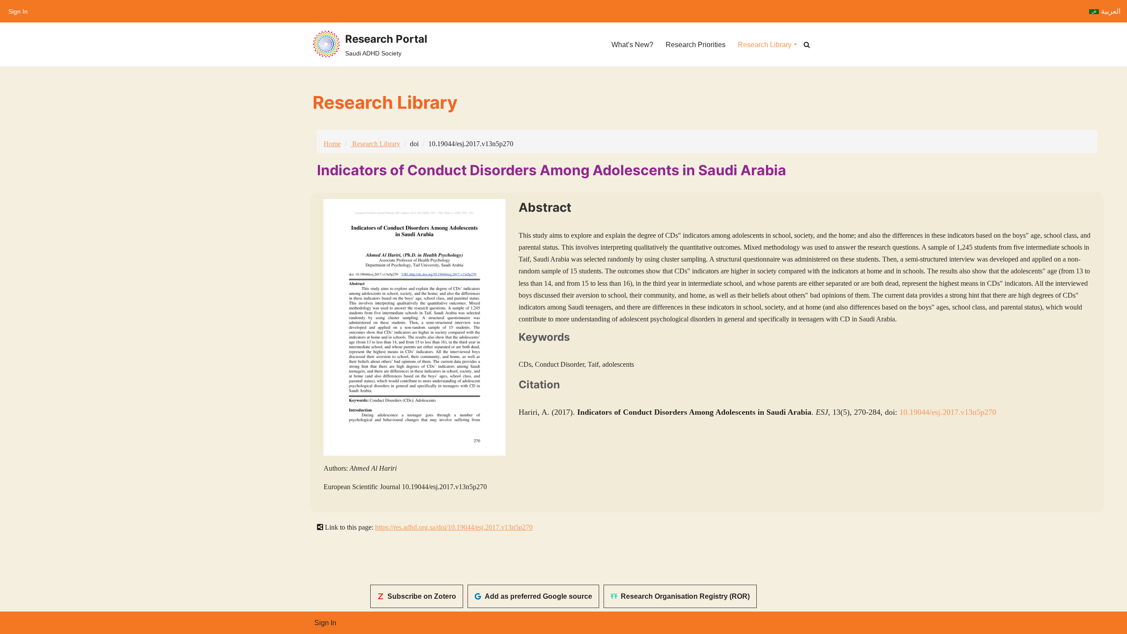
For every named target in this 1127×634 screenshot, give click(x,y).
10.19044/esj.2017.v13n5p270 (947, 412)
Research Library (375, 143)
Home (332, 143)
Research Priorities (696, 44)
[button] (795, 44)
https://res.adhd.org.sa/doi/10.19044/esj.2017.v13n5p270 (454, 527)
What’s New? (632, 44)
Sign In (18, 11)
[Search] (806, 44)
